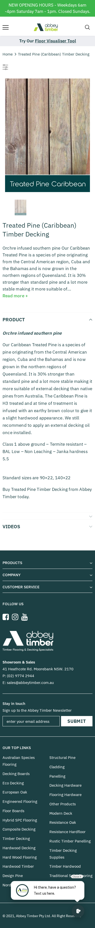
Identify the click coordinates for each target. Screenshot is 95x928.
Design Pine (13, 875)
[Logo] (46, 27)
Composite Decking (19, 829)
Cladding (57, 766)
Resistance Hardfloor (67, 831)
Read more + (15, 296)
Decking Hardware (65, 785)
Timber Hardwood (65, 866)
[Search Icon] (87, 27)
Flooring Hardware (65, 794)
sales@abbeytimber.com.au (30, 682)
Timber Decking (16, 838)
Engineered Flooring (20, 801)
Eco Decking (13, 783)
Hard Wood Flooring (20, 857)
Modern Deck (60, 813)
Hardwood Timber (18, 866)
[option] (47, 135)
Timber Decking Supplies (63, 854)
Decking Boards (16, 773)
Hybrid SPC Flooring (20, 820)
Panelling (57, 776)
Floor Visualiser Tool (55, 41)
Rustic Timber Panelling (70, 841)
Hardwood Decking (19, 847)
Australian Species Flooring (19, 761)
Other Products (62, 804)
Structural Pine (62, 757)
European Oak (15, 792)
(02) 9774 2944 (20, 675)
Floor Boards (13, 810)
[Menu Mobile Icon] (6, 27)
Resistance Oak (62, 822)
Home (8, 54)
